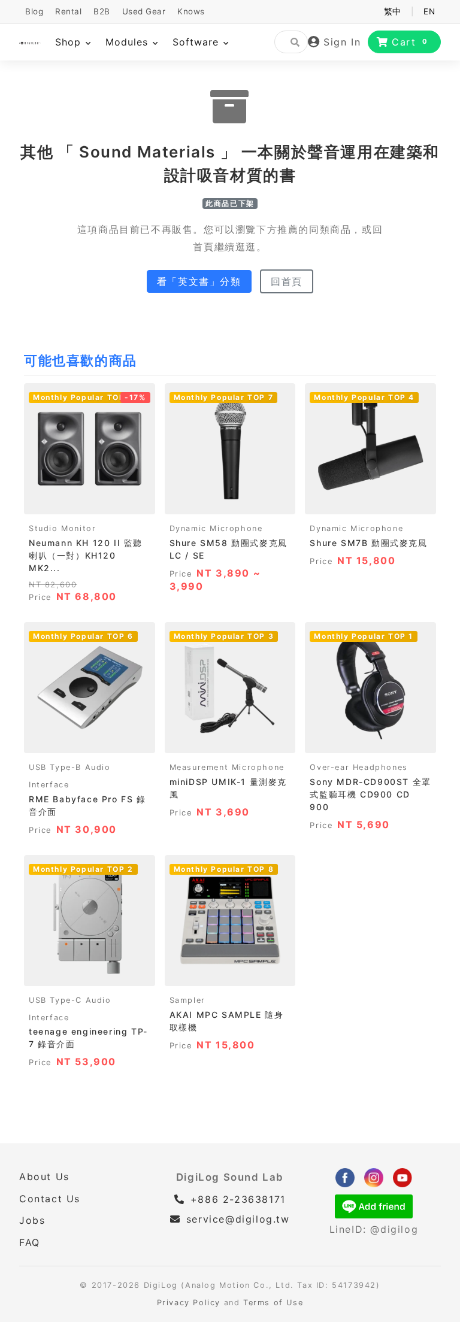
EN (429, 11)
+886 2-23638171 (236, 1199)
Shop (69, 42)
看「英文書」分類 (199, 281)
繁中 (392, 11)
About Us (44, 1176)
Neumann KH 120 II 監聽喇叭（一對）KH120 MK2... (86, 555)
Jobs (32, 1220)
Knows (191, 11)
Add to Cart (89, 501)
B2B (101, 11)
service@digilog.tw (237, 1219)
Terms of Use (273, 1302)
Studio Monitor (62, 528)
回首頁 (286, 281)
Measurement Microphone (227, 767)
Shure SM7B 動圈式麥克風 (368, 543)
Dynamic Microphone (216, 528)
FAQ (29, 1242)
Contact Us (49, 1199)
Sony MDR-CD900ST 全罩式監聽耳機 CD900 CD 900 (370, 794)
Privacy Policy (188, 1302)
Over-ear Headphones (358, 767)
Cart (410, 42)
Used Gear (144, 11)
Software (197, 42)
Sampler (187, 1000)
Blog (34, 11)
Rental (68, 11)
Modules (128, 42)
